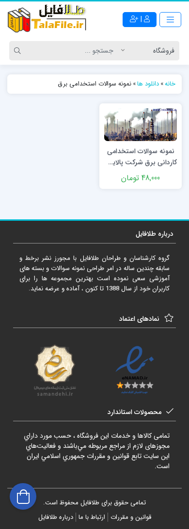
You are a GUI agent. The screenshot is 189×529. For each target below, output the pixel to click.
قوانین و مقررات (130, 517)
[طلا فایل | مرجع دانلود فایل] (47, 19)
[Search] (19, 50)
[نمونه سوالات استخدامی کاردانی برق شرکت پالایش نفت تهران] (140, 124)
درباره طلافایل (55, 517)
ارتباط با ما (92, 517)
